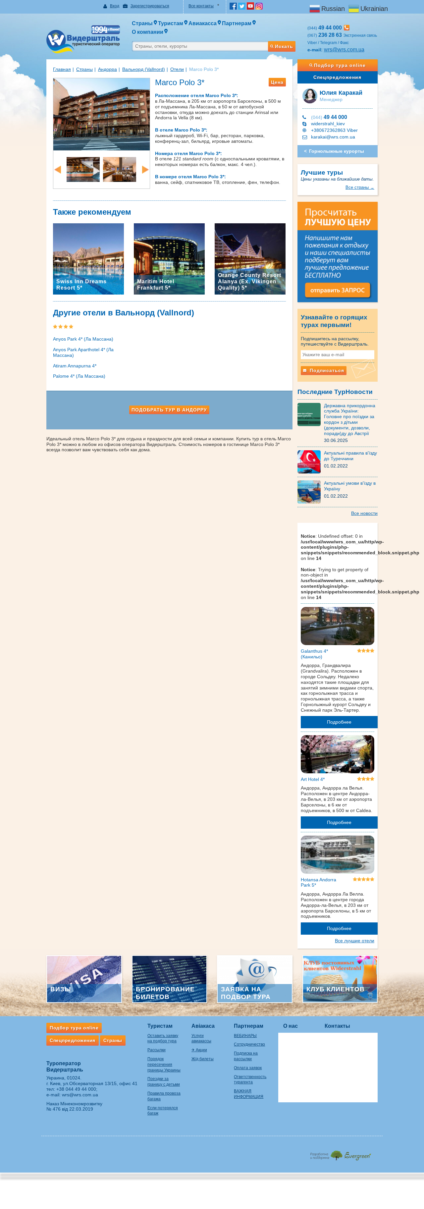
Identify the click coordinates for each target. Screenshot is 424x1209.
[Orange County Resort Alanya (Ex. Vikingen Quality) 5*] (250, 258)
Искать (284, 46)
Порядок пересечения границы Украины (164, 1064)
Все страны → (359, 187)
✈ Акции (199, 1050)
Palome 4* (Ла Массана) (79, 376)
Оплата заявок (248, 1068)
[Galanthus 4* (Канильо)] (338, 627)
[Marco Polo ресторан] (119, 169)
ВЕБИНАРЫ (245, 1035)
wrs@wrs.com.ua (344, 49)
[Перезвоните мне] (346, 27)
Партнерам (248, 1026)
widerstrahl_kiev (328, 123)
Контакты (337, 1026)
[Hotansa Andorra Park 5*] (338, 855)
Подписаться (326, 370)
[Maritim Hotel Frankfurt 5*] (169, 258)
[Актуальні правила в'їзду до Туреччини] (310, 461)
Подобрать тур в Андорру (169, 409)
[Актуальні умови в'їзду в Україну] (310, 491)
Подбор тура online (340, 65)
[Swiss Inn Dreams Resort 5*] (88, 258)
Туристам (160, 1026)
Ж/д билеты (202, 1059)
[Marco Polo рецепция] (83, 169)
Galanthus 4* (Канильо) (314, 653)
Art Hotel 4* (313, 779)
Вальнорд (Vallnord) (143, 69)
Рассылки (156, 1050)
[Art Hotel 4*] (338, 755)
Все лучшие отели (354, 940)
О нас (290, 1026)
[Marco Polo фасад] (101, 113)
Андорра (107, 69)
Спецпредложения (337, 77)
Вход (114, 6)
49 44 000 (329, 117)
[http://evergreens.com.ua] (340, 1153)
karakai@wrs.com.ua (333, 136)
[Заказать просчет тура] (337, 254)
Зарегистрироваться (150, 6)
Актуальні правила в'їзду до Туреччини (350, 455)
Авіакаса (203, 1026)
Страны (84, 69)
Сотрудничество (249, 1044)
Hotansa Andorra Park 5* (318, 882)
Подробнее (339, 722)
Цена (277, 82)
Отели (177, 69)
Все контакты (201, 6)
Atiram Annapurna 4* (74, 365)
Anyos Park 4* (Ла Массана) (83, 339)
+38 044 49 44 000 (76, 1089)
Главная (62, 69)
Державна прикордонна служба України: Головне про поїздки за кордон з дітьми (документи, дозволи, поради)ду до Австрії (349, 419)
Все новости (364, 513)
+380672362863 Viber (334, 130)
